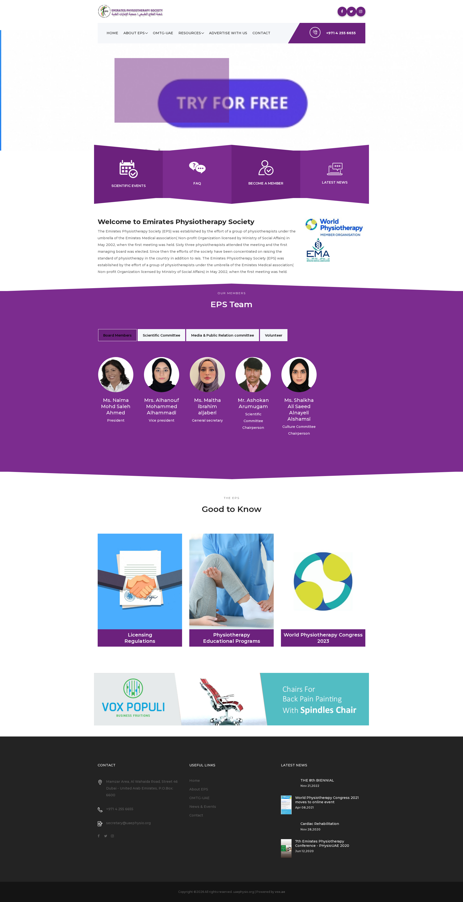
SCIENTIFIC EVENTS (128, 186)
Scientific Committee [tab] (161, 335)
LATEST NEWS (334, 182)
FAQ (197, 183)
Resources (189, 33)
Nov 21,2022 (309, 786)
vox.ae (280, 892)
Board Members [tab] (117, 335)
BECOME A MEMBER (265, 183)
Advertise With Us (228, 33)
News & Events (202, 806)
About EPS (134, 33)
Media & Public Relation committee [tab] (222, 335)
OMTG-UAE (163, 33)
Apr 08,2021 (304, 807)
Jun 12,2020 (304, 851)
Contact (261, 33)
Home (112, 33)
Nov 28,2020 (310, 829)
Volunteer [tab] (273, 335)
